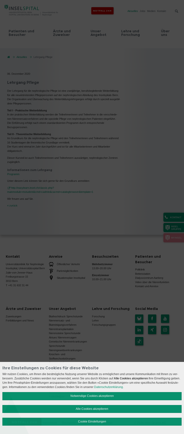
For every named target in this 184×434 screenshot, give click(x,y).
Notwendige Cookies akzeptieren (92, 396)
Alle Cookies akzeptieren (92, 409)
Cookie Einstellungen (92, 421)
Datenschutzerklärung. (109, 387)
